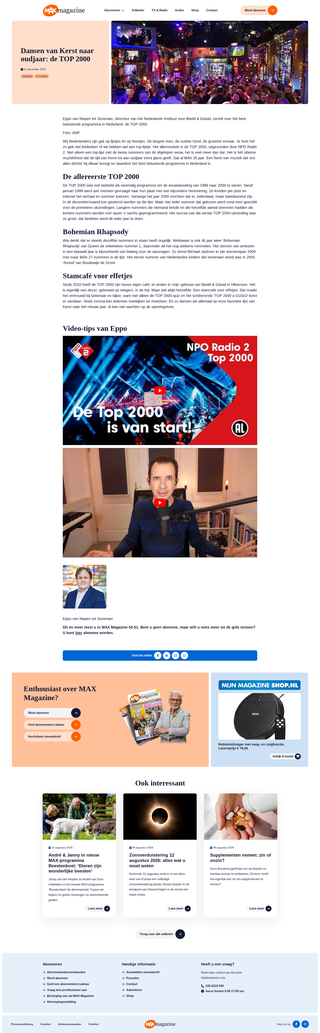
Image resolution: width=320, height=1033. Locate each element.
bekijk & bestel (283, 756)
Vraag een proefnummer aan (67, 990)
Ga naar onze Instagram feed (305, 1024)
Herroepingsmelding (61, 1001)
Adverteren (134, 990)
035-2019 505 (215, 985)
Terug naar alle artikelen (156, 934)
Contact (131, 984)
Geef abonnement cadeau (46, 724)
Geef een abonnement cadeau (68, 984)
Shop (130, 995)
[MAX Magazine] (64, 10)
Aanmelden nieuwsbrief (142, 972)
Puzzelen (132, 978)
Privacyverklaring (22, 1024)
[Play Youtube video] (160, 390)
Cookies (45, 1024)
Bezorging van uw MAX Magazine (70, 995)
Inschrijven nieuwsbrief (44, 736)
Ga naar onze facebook (296, 1024)
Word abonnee (38, 712)
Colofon (94, 1024)
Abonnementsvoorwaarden (66, 972)
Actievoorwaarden (69, 1024)
